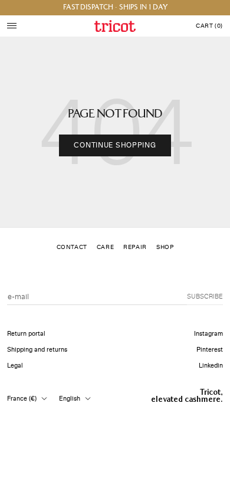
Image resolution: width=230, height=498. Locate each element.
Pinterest (209, 349)
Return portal (26, 334)
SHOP (164, 247)
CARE (105, 247)
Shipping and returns (37, 349)
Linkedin (211, 365)
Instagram (208, 334)
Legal (15, 365)
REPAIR (135, 247)
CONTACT (72, 247)
